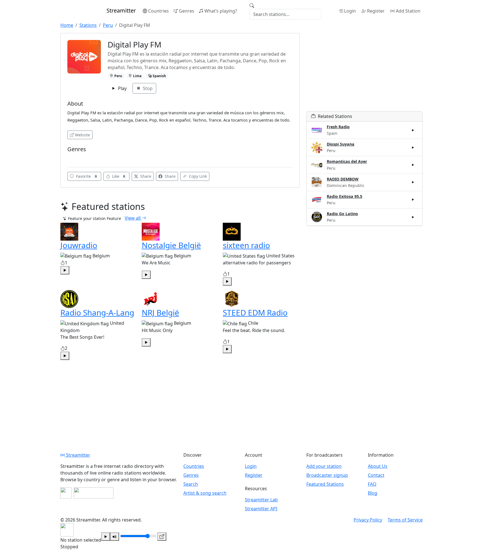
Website (82, 135)
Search (190, 484)
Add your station (324, 466)
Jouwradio (78, 245)
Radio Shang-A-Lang (97, 312)
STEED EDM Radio (255, 312)
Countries (158, 11)
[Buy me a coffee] (93, 493)
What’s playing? (220, 11)
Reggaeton (79, 157)
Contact (376, 475)
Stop (147, 88)
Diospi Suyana (340, 144)
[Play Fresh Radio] (413, 130)
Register (376, 11)
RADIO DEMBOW (343, 179)
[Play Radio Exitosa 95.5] (413, 199)
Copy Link (197, 176)
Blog (372, 493)
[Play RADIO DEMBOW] (413, 182)
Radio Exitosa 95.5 (344, 196)
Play (122, 88)
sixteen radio (246, 245)
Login (350, 11)
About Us (377, 466)
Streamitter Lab (261, 500)
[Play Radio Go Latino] (413, 217)
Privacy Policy (368, 520)
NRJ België (160, 312)
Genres (186, 11)
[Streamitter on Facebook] (66, 493)
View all (133, 218)
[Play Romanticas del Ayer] (413, 165)
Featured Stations (325, 484)
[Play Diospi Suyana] (413, 147)
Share (145, 176)
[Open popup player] (161, 536)
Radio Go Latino (342, 213)
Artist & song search (204, 493)
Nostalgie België (171, 245)
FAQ (372, 484)
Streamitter (77, 455)
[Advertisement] (364, 72)
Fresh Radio (338, 126)
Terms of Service (405, 520)
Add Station (408, 11)
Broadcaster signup (327, 475)
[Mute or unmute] (114, 536)
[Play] (105, 536)
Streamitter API (261, 509)
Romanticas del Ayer (347, 161)
